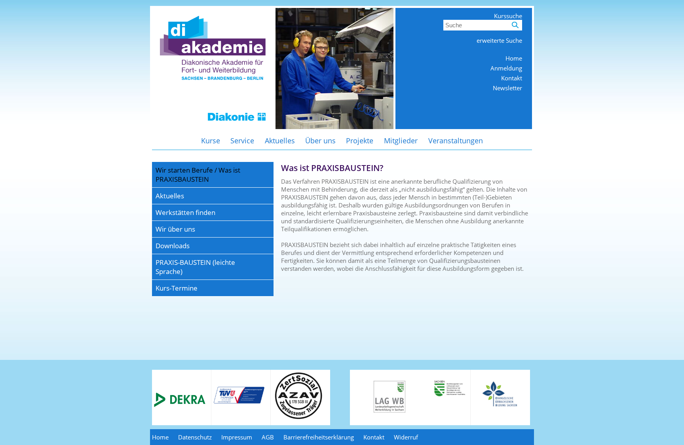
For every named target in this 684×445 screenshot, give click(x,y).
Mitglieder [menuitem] (401, 140)
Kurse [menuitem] (210, 140)
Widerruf (406, 437)
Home (513, 58)
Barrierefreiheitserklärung (318, 437)
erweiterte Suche (499, 40)
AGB (268, 437)
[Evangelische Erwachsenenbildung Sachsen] (500, 406)
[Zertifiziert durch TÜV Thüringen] (239, 402)
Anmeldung (506, 68)
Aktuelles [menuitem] (280, 140)
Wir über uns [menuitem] (175, 229)
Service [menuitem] (242, 140)
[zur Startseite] (213, 127)
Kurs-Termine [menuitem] (177, 288)
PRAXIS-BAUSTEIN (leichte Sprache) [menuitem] (195, 267)
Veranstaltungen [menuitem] (455, 140)
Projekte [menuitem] (359, 140)
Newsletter (507, 88)
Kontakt (511, 78)
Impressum (236, 437)
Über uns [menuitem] (320, 140)
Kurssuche (508, 16)
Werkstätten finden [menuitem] (185, 212)
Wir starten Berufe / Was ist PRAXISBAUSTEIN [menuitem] (198, 174)
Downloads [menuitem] (173, 245)
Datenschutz (195, 437)
